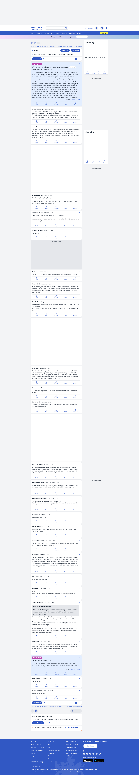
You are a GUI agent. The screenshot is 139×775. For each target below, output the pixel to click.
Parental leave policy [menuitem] (37, 762)
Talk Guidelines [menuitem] (77, 771)
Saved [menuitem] (64, 46)
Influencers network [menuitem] (37, 750)
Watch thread (37, 59)
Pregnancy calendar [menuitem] (72, 741)
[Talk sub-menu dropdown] (38, 43)
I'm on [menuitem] (41, 46)
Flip (44, 59)
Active (99, 73)
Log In (51, 723)
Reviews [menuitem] (50, 759)
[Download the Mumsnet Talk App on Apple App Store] (88, 760)
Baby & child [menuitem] (48, 33)
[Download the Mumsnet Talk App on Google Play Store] (99, 760)
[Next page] (79, 58)
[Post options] (79, 109)
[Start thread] (102, 28)
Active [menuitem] (32, 46)
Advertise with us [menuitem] (36, 744)
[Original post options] (79, 63)
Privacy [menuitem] (52, 771)
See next (73, 99)
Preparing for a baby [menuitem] (72, 753)
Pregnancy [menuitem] (39, 33)
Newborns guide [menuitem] (71, 756)
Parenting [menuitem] (51, 753)
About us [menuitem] (33, 741)
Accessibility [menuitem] (68, 771)
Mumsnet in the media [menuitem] (37, 747)
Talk (33, 43)
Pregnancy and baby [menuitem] (54, 750)
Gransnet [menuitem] (51, 741)
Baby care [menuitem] (69, 759)
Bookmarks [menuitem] (59, 46)
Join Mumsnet (38, 723)
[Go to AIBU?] (33, 50)
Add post (56, 104)
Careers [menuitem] (33, 759)
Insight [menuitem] (33, 753)
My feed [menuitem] (37, 46)
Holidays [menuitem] (72, 33)
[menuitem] (84, 754)
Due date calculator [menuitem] (71, 747)
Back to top (77, 711)
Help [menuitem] (32, 771)
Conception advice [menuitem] (71, 750)
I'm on (104, 73)
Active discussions (89, 28)
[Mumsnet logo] (37, 28)
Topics (93, 73)
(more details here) (92, 769)
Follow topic (65, 50)
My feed (87, 73)
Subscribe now (90, 746)
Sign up (104, 33)
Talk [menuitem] (32, 33)
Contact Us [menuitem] (37, 771)
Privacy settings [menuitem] (59, 771)
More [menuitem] (79, 33)
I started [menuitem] (46, 46)
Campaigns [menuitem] (34, 756)
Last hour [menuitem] (69, 46)
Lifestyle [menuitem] (64, 33)
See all (78, 99)
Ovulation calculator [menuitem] (72, 744)
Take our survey (82, 37)
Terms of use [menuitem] (45, 771)
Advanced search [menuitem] (77, 46)
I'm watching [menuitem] (52, 46)
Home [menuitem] (57, 33)
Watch (75, 104)
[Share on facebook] (32, 711)
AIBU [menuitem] (49, 744)
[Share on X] (36, 711)
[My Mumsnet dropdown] (107, 28)
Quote (36, 104)
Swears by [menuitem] (51, 762)
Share (65, 104)
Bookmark (75, 122)
